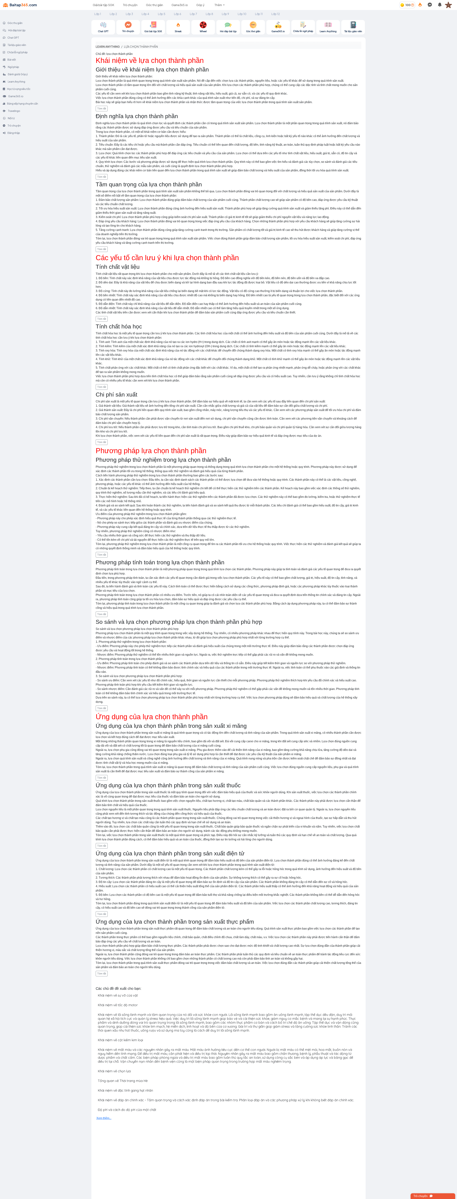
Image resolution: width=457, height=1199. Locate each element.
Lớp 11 (259, 14)
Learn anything (108, 46)
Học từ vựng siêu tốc (18, 88)
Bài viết (11, 59)
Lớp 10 (242, 14)
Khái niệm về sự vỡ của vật (118, 995)
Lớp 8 (209, 14)
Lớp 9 (225, 14)
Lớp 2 (113, 14)
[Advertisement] (411, 45)
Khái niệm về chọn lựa (114, 1071)
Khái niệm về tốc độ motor (118, 1005)
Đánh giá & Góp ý (17, 74)
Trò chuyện (130, 5)
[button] (450, 5)
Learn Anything (16, 81)
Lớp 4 (145, 14)
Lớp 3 (129, 14)
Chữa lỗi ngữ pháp (17, 52)
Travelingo (13, 110)
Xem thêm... (103, 1118)
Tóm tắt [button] (101, 108)
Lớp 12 (275, 14)
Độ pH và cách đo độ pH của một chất (127, 1110)
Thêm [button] (218, 5)
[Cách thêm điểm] (412, 5)
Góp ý (200, 5)
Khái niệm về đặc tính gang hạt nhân (125, 1090)
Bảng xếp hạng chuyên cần (22, 103)
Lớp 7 (193, 14)
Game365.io (180, 5)
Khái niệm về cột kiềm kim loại (120, 1040)
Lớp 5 (161, 14)
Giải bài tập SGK (103, 5)
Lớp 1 (97, 14)
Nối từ (11, 118)
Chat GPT (13, 37)
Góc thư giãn (154, 5)
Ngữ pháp (13, 66)
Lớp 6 (177, 14)
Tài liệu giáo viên (16, 44)
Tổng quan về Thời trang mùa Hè (123, 1081)
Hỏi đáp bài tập (17, 30)
